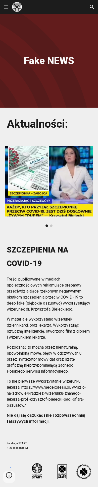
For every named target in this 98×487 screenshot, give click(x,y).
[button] (6, 7)
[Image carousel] (49, 186)
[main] (49, 60)
